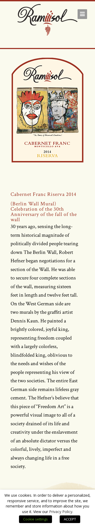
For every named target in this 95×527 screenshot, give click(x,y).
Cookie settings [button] (35, 519)
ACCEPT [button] (70, 519)
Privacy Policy (60, 511)
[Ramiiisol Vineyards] (47, 21)
